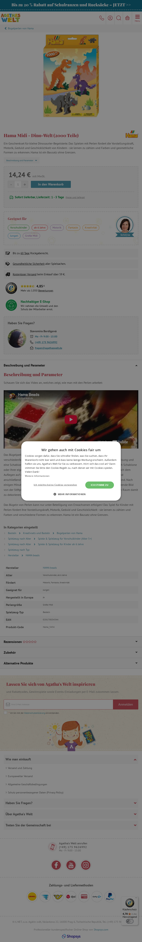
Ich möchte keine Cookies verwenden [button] (55, 484)
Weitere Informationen (37, 475)
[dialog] (71, 471)
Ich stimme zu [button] (99, 485)
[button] (71, 494)
